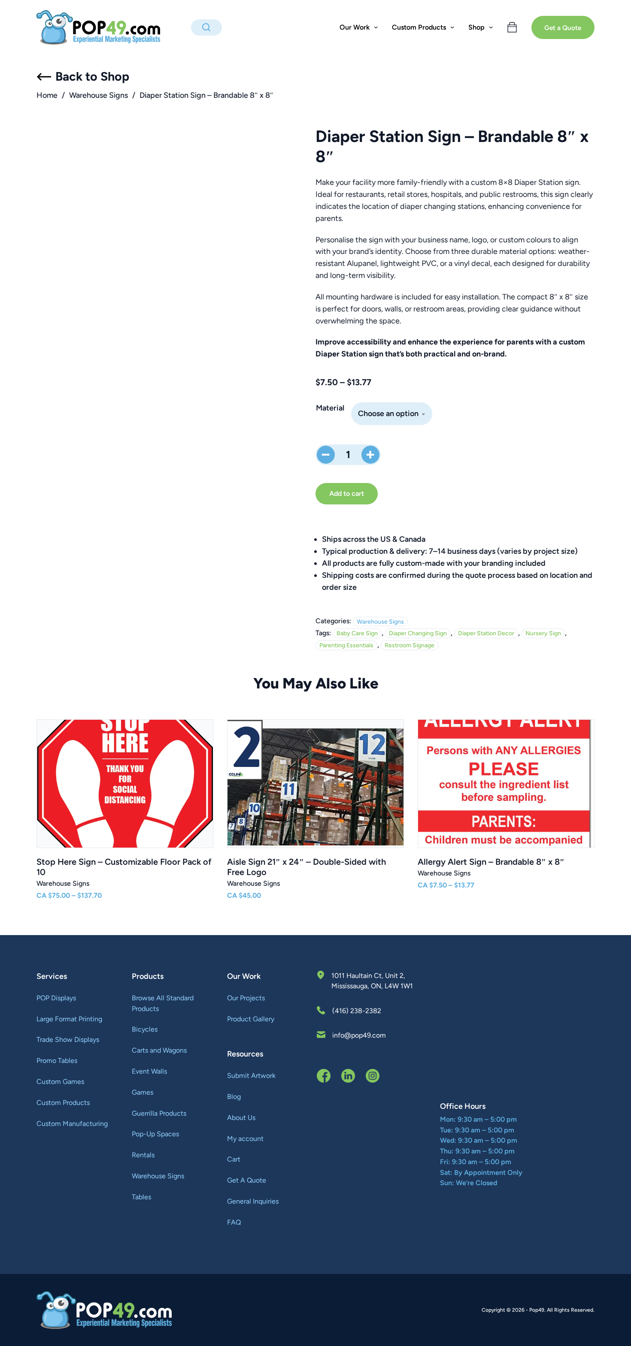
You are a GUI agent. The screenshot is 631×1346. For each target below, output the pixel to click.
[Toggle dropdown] (376, 27)
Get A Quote (246, 1180)
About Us (241, 1118)
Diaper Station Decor (486, 633)
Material (330, 408)
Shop (476, 27)
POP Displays (56, 998)
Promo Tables (56, 1060)
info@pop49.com (359, 1035)
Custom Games (60, 1081)
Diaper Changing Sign (418, 633)
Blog (234, 1096)
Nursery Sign (543, 633)
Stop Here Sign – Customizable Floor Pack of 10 (124, 867)
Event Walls (149, 1071)
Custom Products (63, 1103)
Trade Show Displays (67, 1039)
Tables (141, 1197)
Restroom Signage (409, 645)
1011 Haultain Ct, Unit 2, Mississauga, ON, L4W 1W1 (372, 981)
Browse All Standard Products (163, 1003)
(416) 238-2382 (356, 1011)
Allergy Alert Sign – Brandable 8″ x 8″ (491, 862)
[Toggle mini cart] (512, 27)
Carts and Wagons (159, 1050)
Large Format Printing (69, 1019)
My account (245, 1139)
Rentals (143, 1155)
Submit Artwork (251, 1075)
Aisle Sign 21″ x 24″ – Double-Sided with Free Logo (306, 867)
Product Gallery (250, 1019)
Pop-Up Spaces (155, 1134)
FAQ (234, 1222)
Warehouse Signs (98, 95)
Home (47, 95)
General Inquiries (253, 1201)
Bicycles (145, 1029)
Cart (233, 1159)
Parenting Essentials (346, 645)
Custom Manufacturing (72, 1124)
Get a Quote (562, 28)
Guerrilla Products (159, 1113)
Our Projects (246, 998)
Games (142, 1092)
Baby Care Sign (357, 633)
